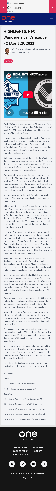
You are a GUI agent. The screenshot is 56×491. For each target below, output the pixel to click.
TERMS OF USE (20, 447)
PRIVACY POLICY (20, 454)
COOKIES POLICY (20, 451)
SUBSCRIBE (38, 447)
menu (52, 19)
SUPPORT (38, 451)
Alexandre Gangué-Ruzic (38, 49)
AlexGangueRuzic (21, 52)
